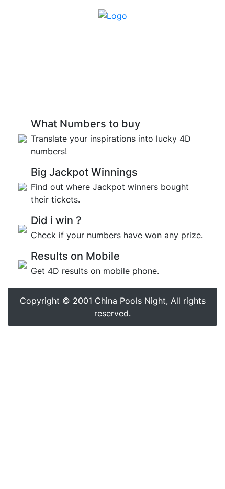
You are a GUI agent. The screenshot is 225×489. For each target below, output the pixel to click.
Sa (151, 96)
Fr (134, 96)
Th (116, 96)
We (97, 96)
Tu (78, 96)
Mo (58, 96)
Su (169, 96)
